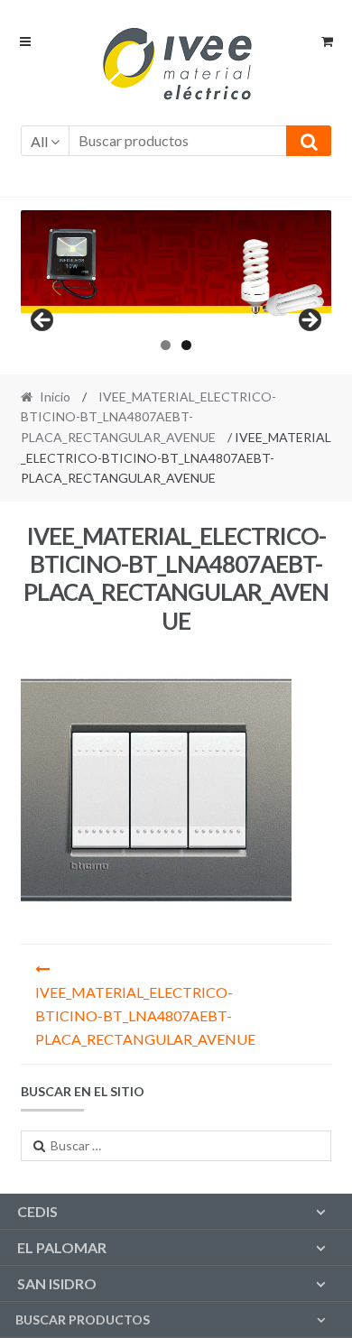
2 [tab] (186, 345)
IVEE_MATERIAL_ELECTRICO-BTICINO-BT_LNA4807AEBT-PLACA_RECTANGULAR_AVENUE (149, 417)
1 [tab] (166, 345)
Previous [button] (43, 321)
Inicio (55, 396)
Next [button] (308, 321)
